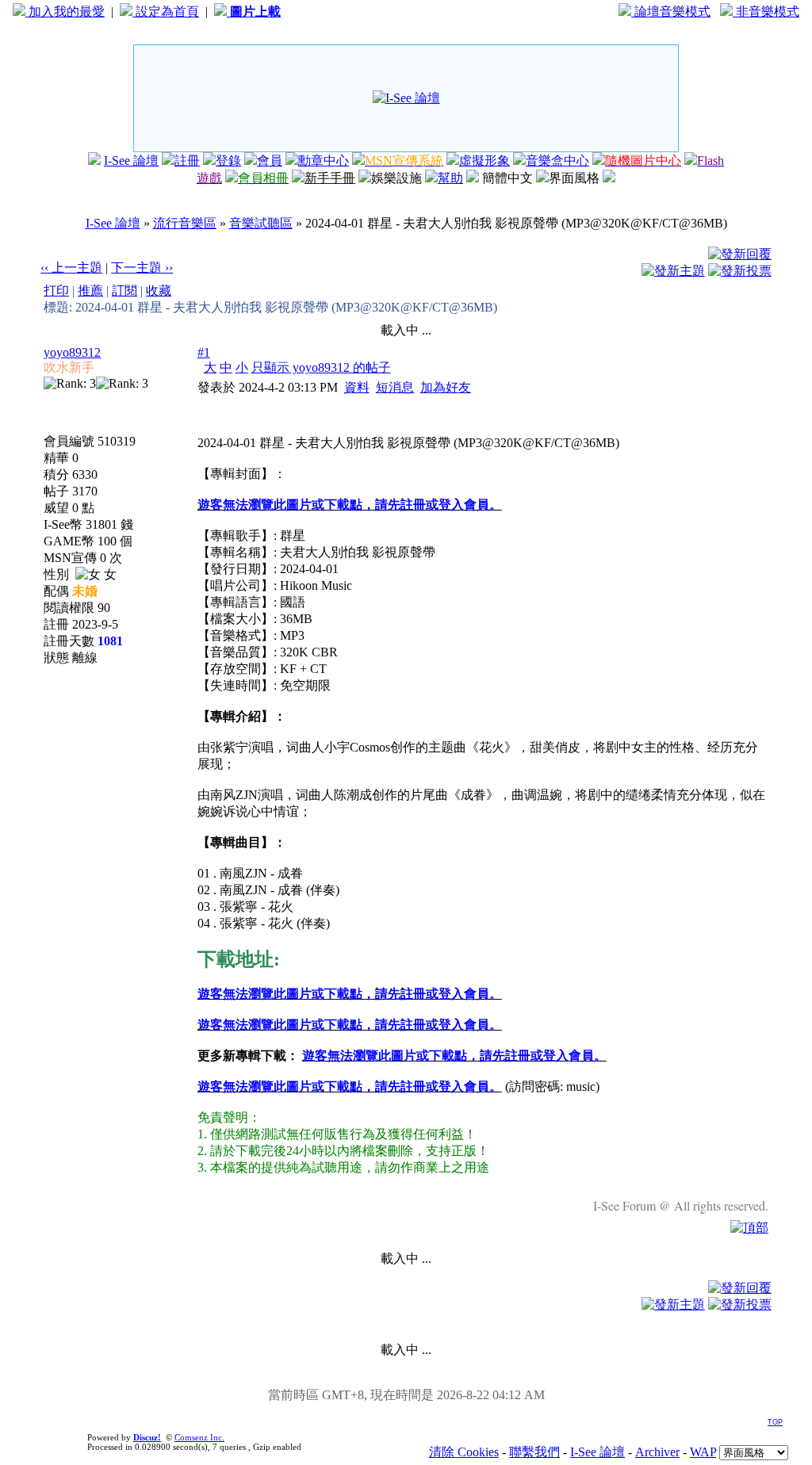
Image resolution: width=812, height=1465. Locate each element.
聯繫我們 (534, 1452)
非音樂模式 (766, 11)
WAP (703, 1452)
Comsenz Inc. (199, 1437)
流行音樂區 (184, 223)
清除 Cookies (464, 1452)
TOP (775, 1422)
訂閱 (124, 290)
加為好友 (445, 387)
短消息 (395, 387)
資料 (357, 387)
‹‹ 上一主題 (71, 267)
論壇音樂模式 (670, 11)
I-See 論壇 (131, 160)
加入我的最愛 (65, 11)
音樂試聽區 (261, 223)
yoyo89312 (72, 352)
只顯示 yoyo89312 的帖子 (321, 367)
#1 (203, 352)
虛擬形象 (484, 160)
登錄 (228, 160)
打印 (56, 290)
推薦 (90, 290)
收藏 (158, 290)
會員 (269, 160)
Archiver (657, 1452)
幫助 (450, 178)
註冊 (187, 160)
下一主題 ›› (142, 267)
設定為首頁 (165, 11)
